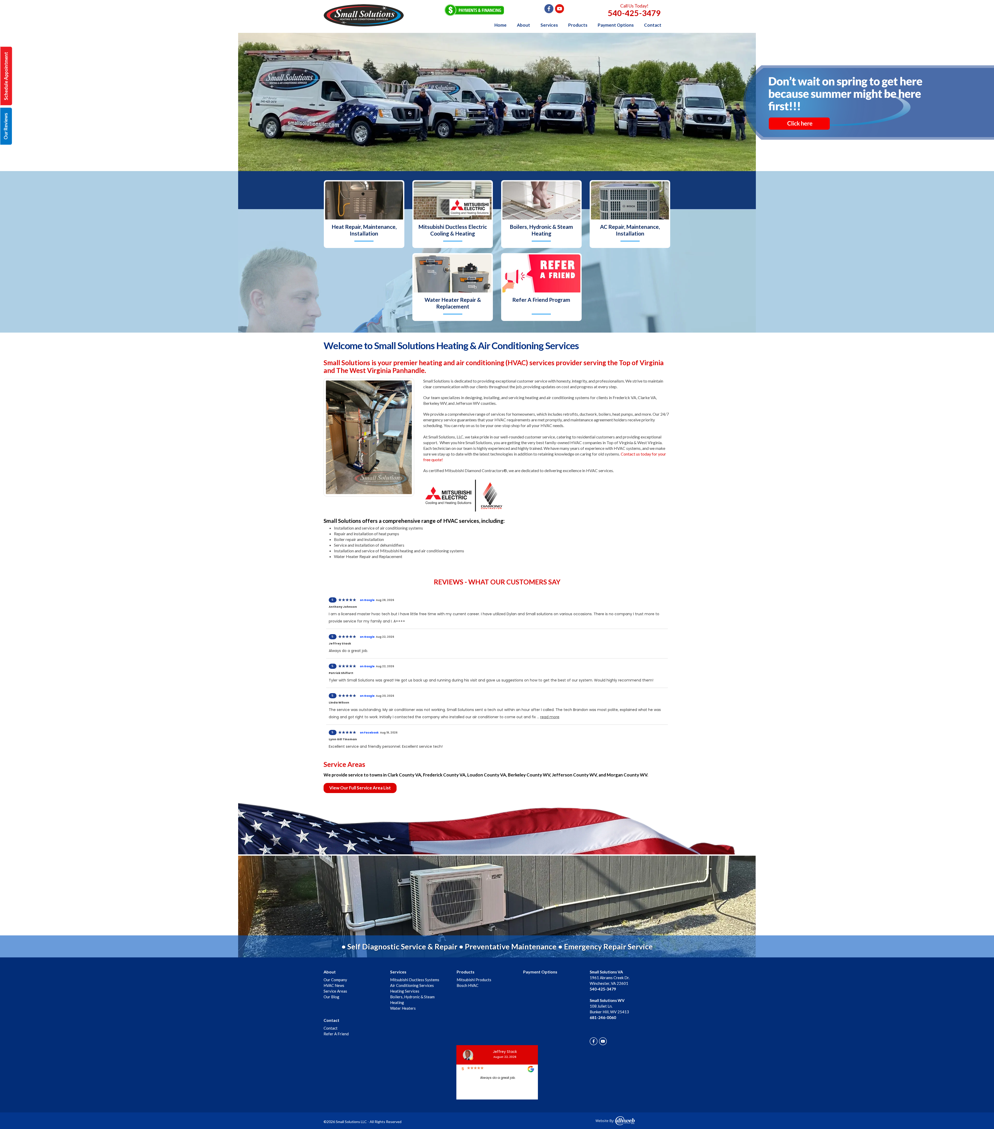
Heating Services (404, 991)
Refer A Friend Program (541, 299)
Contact (652, 25)
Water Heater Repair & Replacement (453, 303)
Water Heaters (403, 1008)
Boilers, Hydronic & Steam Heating (541, 230)
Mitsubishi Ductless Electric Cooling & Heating (452, 230)
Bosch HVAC (467, 985)
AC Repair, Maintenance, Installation (630, 230)
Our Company (335, 979)
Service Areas (335, 991)
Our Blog (331, 996)
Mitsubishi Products (474, 979)
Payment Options (616, 25)
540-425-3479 (634, 13)
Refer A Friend (336, 1033)
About (523, 25)
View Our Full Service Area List (360, 787)
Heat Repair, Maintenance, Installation (364, 230)
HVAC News (334, 985)
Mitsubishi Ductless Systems (414, 979)
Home (500, 25)
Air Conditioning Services (412, 985)
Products (577, 25)
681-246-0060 (603, 1017)
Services (549, 25)
